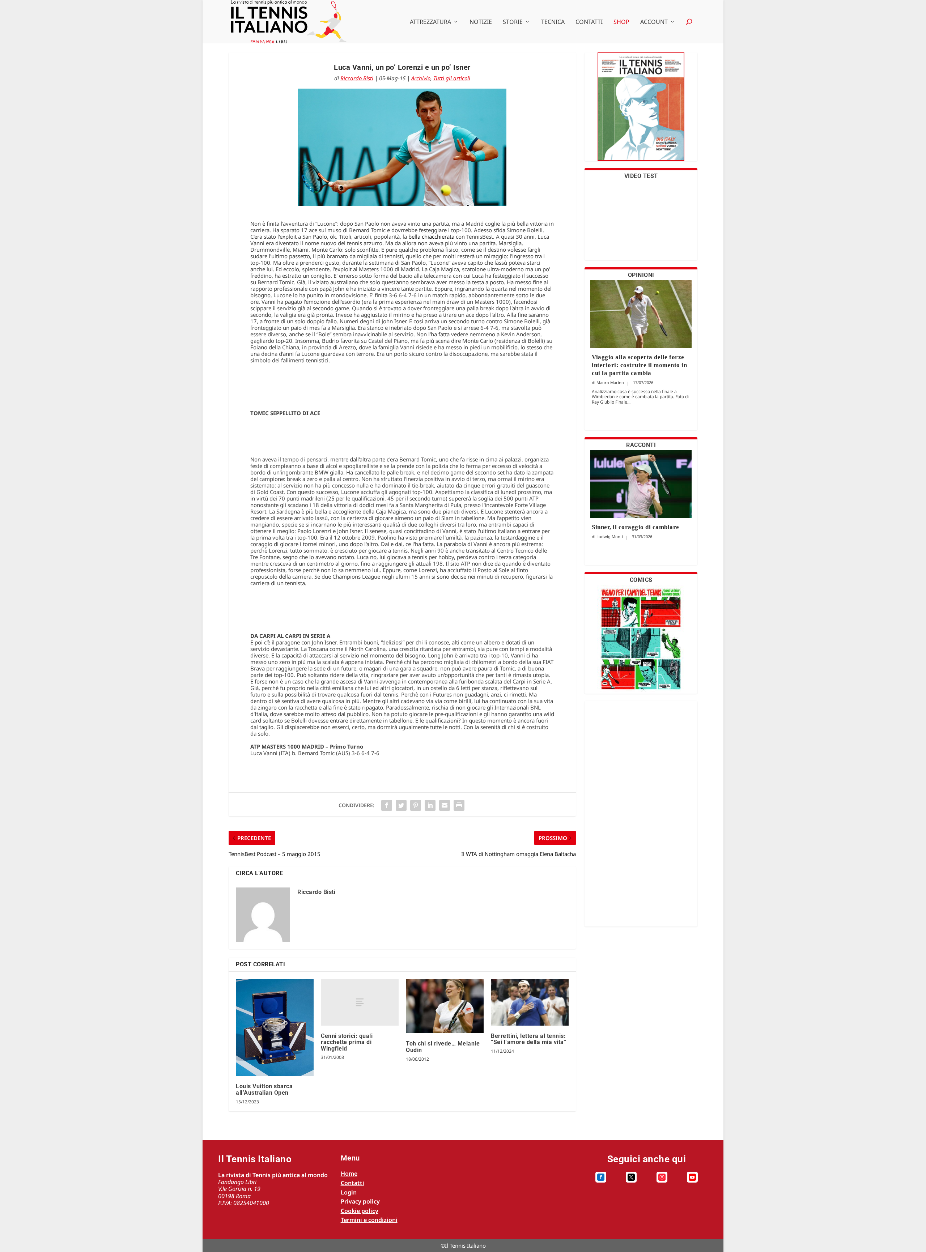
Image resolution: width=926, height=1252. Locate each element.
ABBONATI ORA (641, 111)
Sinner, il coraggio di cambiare (635, 527)
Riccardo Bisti (356, 78)
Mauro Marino (610, 382)
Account (654, 22)
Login (349, 1192)
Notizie (481, 22)
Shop (621, 22)
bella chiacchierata (431, 236)
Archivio (420, 78)
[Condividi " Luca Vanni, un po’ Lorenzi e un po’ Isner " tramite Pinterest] (415, 805)
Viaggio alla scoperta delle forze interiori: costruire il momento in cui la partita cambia (639, 365)
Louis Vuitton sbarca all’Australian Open (264, 1089)
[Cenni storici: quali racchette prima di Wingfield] (360, 1002)
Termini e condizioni (369, 1220)
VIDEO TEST (641, 176)
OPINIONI (641, 275)
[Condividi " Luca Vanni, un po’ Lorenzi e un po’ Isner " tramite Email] (444, 805)
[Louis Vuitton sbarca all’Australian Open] (275, 1027)
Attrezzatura (430, 22)
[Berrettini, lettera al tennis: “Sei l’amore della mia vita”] (530, 1002)
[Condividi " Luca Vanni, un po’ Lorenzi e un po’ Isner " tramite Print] (459, 805)
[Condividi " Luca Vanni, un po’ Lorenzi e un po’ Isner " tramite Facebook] (386, 805)
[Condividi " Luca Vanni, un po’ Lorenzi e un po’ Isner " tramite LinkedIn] (430, 805)
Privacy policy (360, 1201)
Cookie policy (359, 1211)
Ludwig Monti (609, 536)
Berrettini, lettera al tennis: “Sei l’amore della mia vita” (528, 1039)
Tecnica (553, 22)
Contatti (589, 22)
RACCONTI (641, 445)
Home (349, 1174)
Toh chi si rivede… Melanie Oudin (443, 1046)
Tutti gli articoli (451, 78)
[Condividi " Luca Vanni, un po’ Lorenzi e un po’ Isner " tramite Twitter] (401, 805)
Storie (513, 22)
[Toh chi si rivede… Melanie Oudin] (445, 1006)
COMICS (641, 579)
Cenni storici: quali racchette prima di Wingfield (347, 1042)
